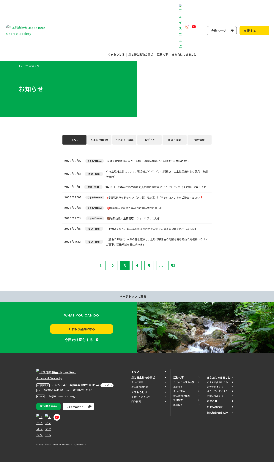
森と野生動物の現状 (140, 54)
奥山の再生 (179, 391)
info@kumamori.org (61, 396)
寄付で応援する (215, 386)
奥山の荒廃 (137, 382)
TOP (21, 65)
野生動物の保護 (181, 395)
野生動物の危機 (139, 386)
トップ (135, 372)
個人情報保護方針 (217, 412)
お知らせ (212, 401)
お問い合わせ (215, 407)
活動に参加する (215, 395)
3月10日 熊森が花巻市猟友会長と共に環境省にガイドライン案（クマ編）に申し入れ (155, 187)
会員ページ (218, 30)
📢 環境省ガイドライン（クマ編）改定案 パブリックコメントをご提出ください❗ (155, 197)
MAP (107, 385)
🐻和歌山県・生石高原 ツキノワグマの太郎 (133, 218)
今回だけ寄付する (79, 340)
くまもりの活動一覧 (183, 382)
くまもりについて (140, 396)
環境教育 (178, 400)
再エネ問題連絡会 (48, 406)
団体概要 (136, 401)
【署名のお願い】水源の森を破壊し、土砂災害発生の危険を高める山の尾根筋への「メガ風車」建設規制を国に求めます (157, 241)
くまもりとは (116, 54)
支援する (250, 30)
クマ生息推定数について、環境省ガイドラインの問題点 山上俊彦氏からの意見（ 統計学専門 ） (157, 174)
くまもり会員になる (81, 329)
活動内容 (162, 54)
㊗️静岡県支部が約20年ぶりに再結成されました (135, 208)
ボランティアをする (217, 391)
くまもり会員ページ (76, 406)
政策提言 (178, 404)
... (161, 265)
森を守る (178, 386)
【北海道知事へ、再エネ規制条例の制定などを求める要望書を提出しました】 (151, 229)
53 (173, 265)
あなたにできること (184, 54)
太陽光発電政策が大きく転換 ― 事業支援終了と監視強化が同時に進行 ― (149, 161)
